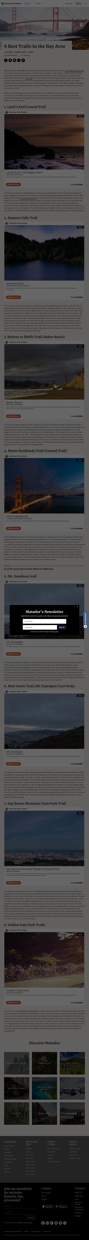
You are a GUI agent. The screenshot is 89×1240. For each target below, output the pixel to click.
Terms (47, 631)
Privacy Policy (54, 631)
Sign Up (61, 627)
